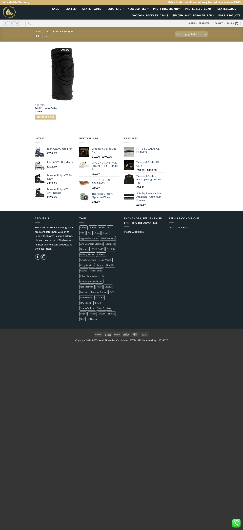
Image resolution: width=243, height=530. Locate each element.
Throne (111, 313)
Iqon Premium (87, 286)
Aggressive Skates (89, 238)
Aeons (105, 233)
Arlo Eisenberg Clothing (91, 243)
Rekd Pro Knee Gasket (46, 108)
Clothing (101, 254)
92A (89, 233)
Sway (82, 313)
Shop (47, 31)
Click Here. (138, 231)
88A (110, 227)
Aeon (97, 233)
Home (38, 31)
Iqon (104, 276)
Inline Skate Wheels (89, 276)
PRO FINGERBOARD (166, 8)
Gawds (83, 270)
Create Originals (88, 260)
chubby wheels (87, 254)
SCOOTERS (114, 8)
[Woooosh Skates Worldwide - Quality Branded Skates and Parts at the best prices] (11, 12)
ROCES (97, 303)
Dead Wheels (105, 260)
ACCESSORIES (137, 8)
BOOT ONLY (97, 249)
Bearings (84, 249)
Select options (45, 117)
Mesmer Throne (98, 292)
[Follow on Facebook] (5, 23)
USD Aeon (92, 319)
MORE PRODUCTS (229, 15)
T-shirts (92, 313)
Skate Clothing (87, 308)
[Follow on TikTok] (17, 23)
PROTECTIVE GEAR (198, 8)
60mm (93, 227)
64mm (102, 227)
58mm (83, 227)
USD (82, 319)
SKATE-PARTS (91, 8)
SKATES (71, 8)
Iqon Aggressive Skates (91, 281)
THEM (102, 313)
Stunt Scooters (104, 308)
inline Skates (96, 270)
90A (82, 233)
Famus (100, 265)
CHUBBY (110, 249)
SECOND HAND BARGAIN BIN (192, 15)
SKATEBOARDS (226, 8)
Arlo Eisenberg (108, 238)
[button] (29, 23)
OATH (112, 292)
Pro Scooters (86, 297)
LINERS (108, 286)
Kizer (99, 286)
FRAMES (110, 265)
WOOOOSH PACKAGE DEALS (150, 15)
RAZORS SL (85, 303)
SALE (55, 8)
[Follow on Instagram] (11, 23)
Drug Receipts (87, 265)
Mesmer (84, 292)
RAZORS (99, 297)
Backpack (110, 243)
